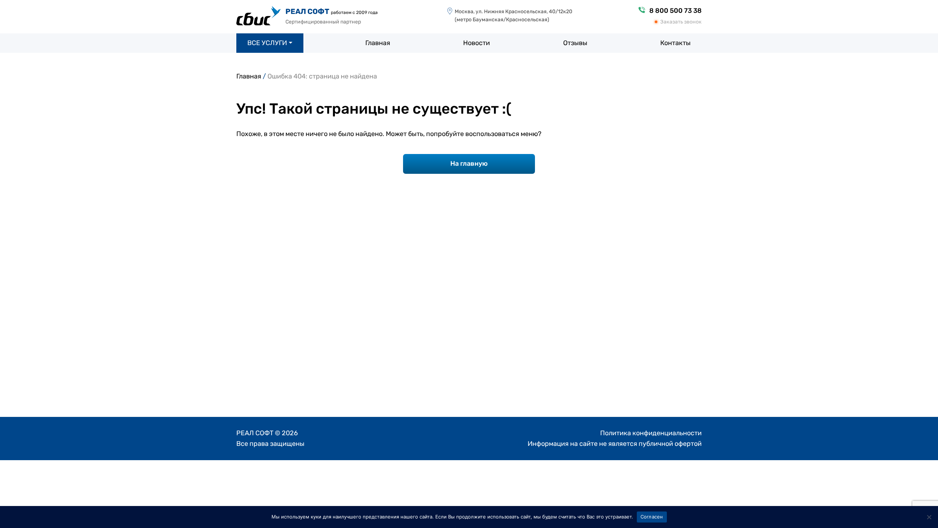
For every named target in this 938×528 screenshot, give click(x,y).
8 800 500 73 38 (675, 11)
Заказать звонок (681, 22)
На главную (469, 164)
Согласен (651, 517)
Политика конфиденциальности (651, 433)
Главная (248, 76)
